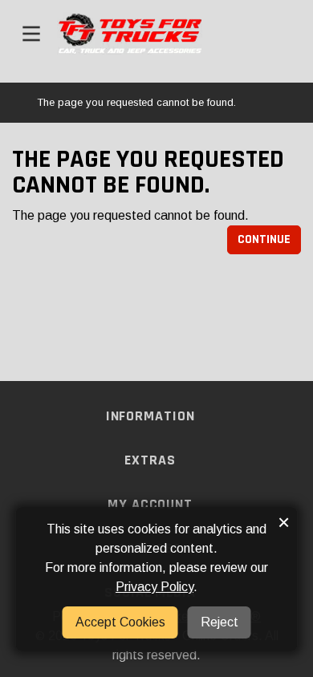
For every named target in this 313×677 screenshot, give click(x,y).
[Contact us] (275, 33)
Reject (219, 622)
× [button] (284, 522)
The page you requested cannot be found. (136, 102)
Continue (264, 239)
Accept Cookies (120, 622)
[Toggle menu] (31, 33)
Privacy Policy (154, 587)
